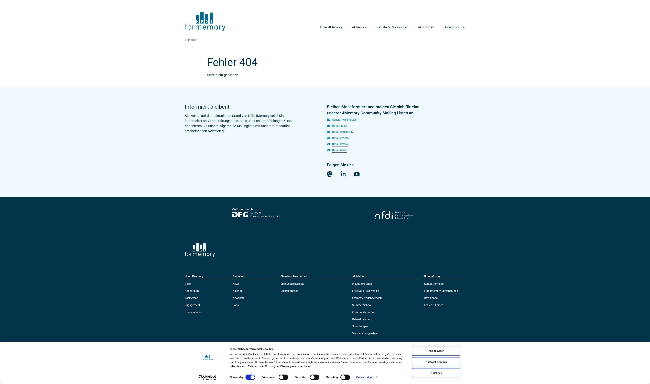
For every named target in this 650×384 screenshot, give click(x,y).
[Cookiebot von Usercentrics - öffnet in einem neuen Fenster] (207, 377)
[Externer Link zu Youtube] (357, 174)
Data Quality (339, 125)
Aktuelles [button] (359, 27)
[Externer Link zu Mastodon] (329, 174)
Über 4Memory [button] (331, 27)
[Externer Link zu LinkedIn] (343, 173)
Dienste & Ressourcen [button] (391, 27)
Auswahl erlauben (436, 361)
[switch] (283, 377)
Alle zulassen (436, 350)
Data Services (340, 138)
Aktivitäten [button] (426, 27)
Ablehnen (436, 372)
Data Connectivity (342, 131)
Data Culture (339, 150)
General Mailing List (344, 119)
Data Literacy (340, 144)
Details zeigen (364, 377)
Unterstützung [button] (454, 27)
